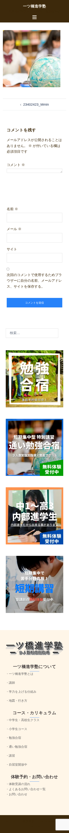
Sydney (34, 826)
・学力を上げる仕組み (21, 691)
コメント (16, 165)
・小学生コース (16, 729)
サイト (12, 249)
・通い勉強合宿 (16, 746)
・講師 (10, 682)
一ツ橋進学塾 (34, 6)
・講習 (10, 755)
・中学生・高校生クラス (22, 720)
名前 (12, 209)
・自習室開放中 (16, 764)
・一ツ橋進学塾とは (19, 673)
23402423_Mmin (36, 104)
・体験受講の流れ (18, 784)
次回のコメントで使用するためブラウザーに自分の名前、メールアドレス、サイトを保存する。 (34, 280)
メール (14, 229)
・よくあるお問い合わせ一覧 (26, 789)
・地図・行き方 (16, 700)
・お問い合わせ (16, 794)
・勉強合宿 (13, 737)
